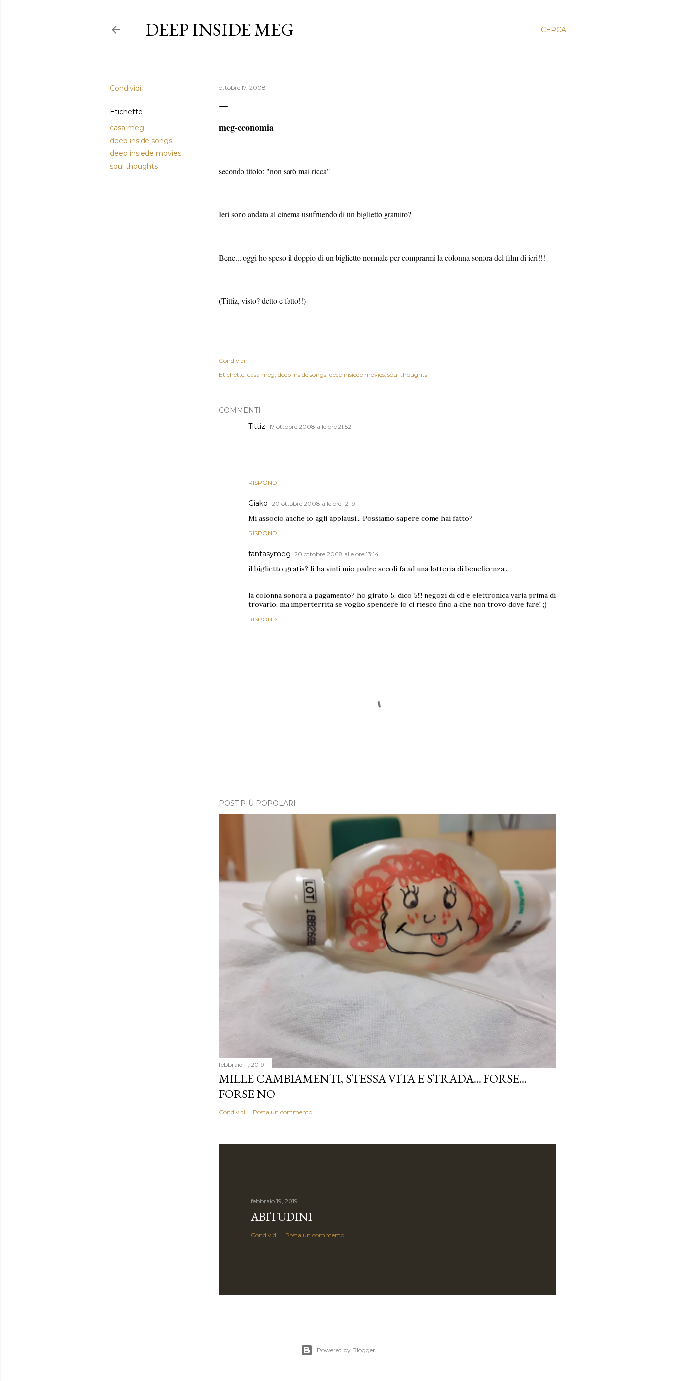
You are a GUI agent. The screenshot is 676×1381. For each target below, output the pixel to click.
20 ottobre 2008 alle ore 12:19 (313, 503)
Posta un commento (282, 1112)
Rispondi (263, 482)
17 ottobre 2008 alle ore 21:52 (310, 426)
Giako (258, 503)
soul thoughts (134, 166)
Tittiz (256, 426)
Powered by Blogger (346, 1350)
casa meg (127, 127)
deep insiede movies (145, 153)
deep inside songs (141, 140)
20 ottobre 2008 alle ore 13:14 (336, 554)
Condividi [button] (125, 88)
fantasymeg (269, 553)
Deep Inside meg (219, 29)
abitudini (281, 1216)
